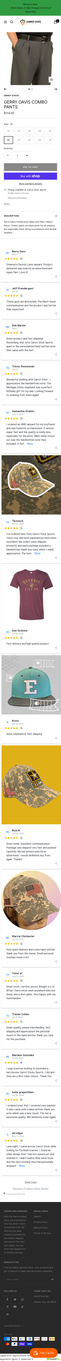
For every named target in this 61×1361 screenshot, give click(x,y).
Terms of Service (42, 1233)
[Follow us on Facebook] (7, 1299)
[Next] (55, 89)
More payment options (30, 183)
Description (11, 216)
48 (39, 140)
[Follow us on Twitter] (15, 1299)
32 (8, 131)
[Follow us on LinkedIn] (7, 1314)
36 (29, 131)
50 (50, 140)
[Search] (11, 22)
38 (39, 131)
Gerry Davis (11, 95)
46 (29, 140)
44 (19, 140)
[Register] (52, 1279)
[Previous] (5, 89)
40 (50, 131)
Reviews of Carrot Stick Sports (30, 1188)
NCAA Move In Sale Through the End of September (31, 9)
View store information (17, 198)
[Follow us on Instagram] (22, 1299)
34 (19, 131)
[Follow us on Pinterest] (7, 1306)
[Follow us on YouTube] (15, 1306)
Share (7, 204)
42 (8, 140)
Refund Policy (41, 1227)
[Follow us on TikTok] (22, 1306)
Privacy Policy (40, 1222)
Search (37, 1216)
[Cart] (55, 22)
